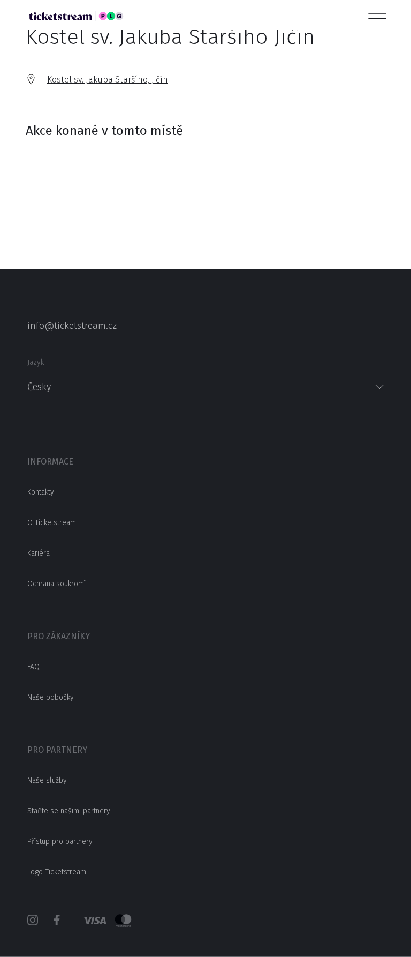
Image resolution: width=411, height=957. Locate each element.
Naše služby (47, 780)
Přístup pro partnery (60, 841)
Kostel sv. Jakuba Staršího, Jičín (107, 79)
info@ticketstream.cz (72, 326)
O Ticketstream (51, 522)
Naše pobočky (50, 697)
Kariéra (38, 553)
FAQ (33, 666)
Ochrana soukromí (56, 583)
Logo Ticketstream (56, 872)
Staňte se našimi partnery (68, 811)
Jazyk (35, 362)
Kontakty (40, 492)
